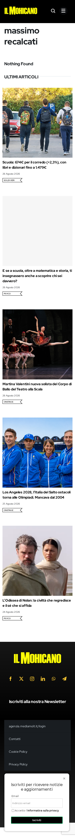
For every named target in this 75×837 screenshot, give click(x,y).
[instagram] (32, 678)
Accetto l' (37, 810)
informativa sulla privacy (43, 810)
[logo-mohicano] (21, 7)
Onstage (8, 402)
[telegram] (64, 678)
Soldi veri (9, 180)
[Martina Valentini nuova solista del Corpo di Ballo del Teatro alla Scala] (37, 312)
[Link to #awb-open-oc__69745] (53, 11)
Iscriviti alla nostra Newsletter (37, 701)
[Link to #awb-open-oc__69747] (63, 11)
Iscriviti (36, 820)
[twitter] (21, 678)
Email (15, 796)
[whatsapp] (53, 678)
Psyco (7, 293)
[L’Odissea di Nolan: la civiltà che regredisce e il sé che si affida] (37, 528)
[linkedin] (42, 678)
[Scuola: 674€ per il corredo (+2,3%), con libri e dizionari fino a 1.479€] (37, 90)
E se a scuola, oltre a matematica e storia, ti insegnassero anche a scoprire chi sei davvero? (37, 275)
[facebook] (10, 678)
